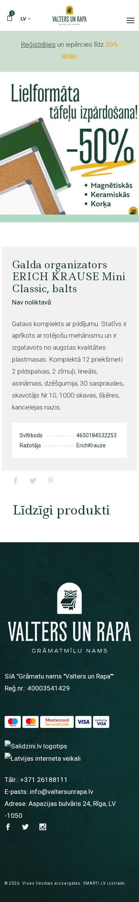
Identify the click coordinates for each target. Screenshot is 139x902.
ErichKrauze (91, 445)
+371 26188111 (44, 780)
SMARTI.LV (94, 883)
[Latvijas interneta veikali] (43, 758)
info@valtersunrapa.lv (61, 791)
